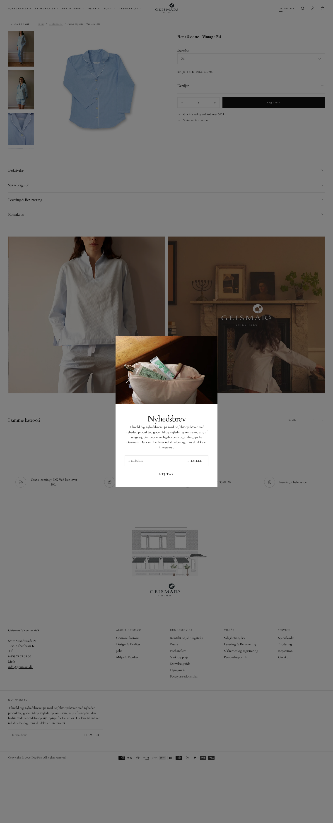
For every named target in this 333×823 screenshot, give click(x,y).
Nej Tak (166, 474)
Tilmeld (195, 461)
